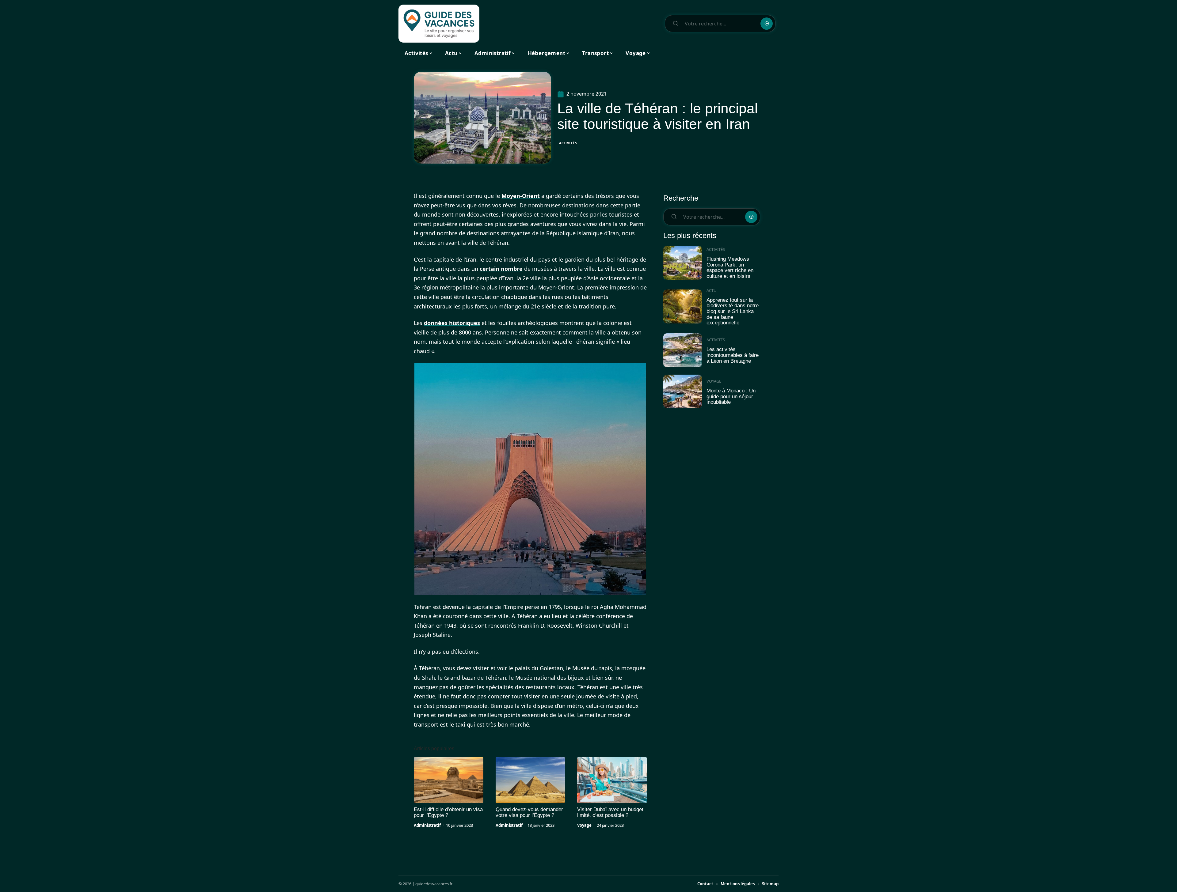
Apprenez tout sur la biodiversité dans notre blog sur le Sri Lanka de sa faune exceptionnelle (733, 311)
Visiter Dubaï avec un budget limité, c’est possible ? (610, 812)
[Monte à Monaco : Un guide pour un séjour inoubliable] (682, 392)
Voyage (584, 825)
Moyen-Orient (520, 195)
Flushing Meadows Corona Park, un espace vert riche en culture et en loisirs (730, 267)
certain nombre (501, 268)
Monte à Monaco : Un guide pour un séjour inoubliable (731, 396)
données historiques (452, 323)
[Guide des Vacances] (439, 23)
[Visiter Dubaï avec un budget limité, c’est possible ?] (612, 780)
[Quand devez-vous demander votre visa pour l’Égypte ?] (530, 780)
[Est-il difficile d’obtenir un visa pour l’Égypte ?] (448, 780)
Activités (568, 143)
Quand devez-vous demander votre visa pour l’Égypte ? (529, 812)
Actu (712, 290)
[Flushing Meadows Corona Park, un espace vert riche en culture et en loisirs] (682, 263)
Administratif (427, 825)
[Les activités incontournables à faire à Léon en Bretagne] (682, 350)
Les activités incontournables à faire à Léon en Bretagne (733, 355)
